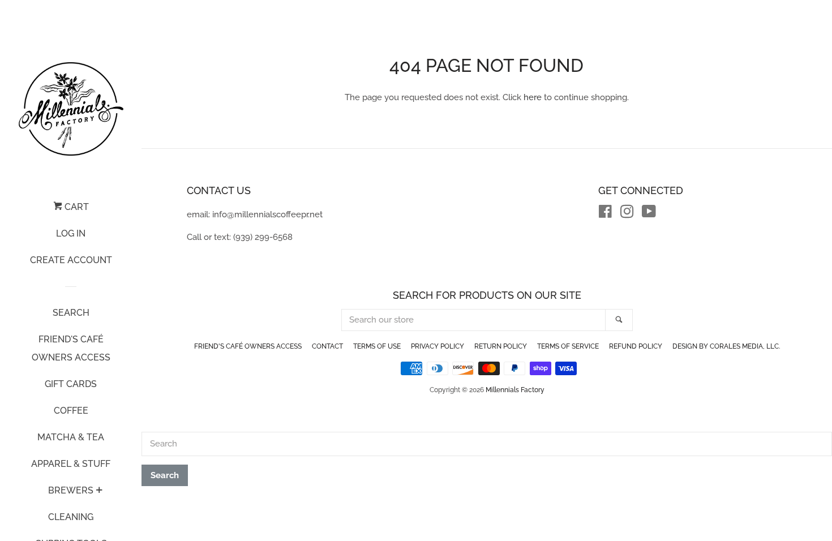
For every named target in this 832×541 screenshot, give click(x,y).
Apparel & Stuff (70, 463)
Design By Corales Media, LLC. (726, 346)
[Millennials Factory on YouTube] (649, 214)
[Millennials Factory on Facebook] (605, 214)
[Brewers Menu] (99, 491)
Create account (71, 260)
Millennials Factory (515, 390)
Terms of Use (377, 346)
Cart (75, 206)
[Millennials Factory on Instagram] (627, 214)
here (533, 97)
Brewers (70, 490)
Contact (327, 346)
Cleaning (70, 517)
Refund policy (635, 346)
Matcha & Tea (70, 437)
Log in (70, 233)
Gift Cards (71, 384)
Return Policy (500, 346)
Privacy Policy (437, 346)
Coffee (71, 410)
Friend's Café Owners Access (71, 348)
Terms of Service (568, 346)
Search (71, 312)
